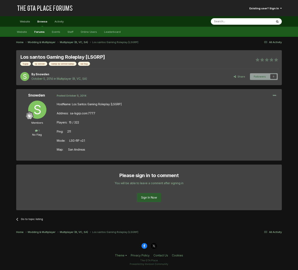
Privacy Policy (140, 255)
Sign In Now (149, 197)
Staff (70, 31)
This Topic (261, 21)
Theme (120, 255)
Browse (42, 21)
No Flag (37, 134)
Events (56, 31)
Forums (39, 31)
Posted (71, 95)
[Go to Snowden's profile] (24, 76)
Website (25, 21)
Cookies (177, 255)
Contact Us (160, 255)
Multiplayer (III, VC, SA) (72, 78)
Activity (59, 21)
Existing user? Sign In (264, 8)
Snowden (42, 74)
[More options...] (274, 95)
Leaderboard (112, 31)
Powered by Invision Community (149, 264)
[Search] (277, 21)
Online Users (89, 31)
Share (240, 76)
